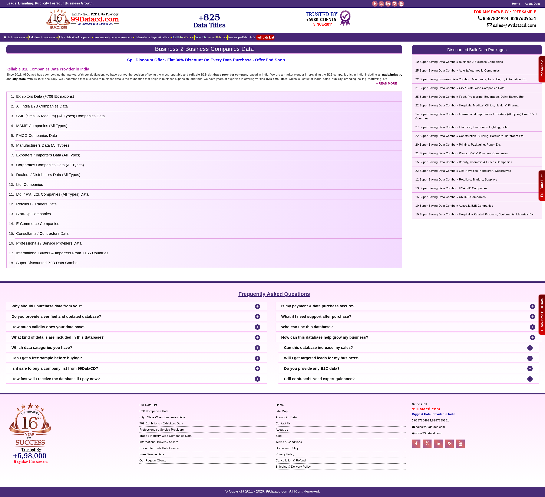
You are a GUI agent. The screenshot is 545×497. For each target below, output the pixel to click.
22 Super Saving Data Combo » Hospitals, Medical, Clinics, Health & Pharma (467, 105)
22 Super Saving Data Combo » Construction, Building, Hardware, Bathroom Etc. (469, 135)
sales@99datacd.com (514, 25)
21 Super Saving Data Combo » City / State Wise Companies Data (460, 88)
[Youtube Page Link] (460, 444)
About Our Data (286, 417)
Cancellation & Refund (291, 460)
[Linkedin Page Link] (438, 444)
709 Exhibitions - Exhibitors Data (161, 423)
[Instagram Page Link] (449, 444)
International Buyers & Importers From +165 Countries (62, 253)
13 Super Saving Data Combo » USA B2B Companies (451, 188)
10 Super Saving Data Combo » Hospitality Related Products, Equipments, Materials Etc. (475, 214)
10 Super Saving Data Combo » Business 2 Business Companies (459, 61)
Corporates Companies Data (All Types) (50, 165)
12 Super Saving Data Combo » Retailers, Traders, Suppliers (456, 179)
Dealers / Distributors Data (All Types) (48, 175)
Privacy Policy (285, 454)
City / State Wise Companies (75, 37)
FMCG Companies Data (36, 135)
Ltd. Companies (29, 184)
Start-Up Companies (33, 214)
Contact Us (283, 423)
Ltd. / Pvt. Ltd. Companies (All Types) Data (52, 194)
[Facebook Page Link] (416, 444)
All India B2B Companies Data (42, 106)
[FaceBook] (375, 4)
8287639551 (523, 18)
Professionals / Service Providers (161, 429)
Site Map (282, 411)
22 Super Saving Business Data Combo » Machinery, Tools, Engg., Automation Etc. (471, 79)
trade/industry (392, 74)
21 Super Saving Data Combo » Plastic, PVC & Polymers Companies (461, 153)
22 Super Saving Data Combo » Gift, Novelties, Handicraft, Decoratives (463, 170)
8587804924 (495, 18)
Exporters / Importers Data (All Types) (48, 155)
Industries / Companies (42, 37)
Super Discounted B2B (46, 263)
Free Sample (542, 69)
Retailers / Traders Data (36, 204)
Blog (279, 435)
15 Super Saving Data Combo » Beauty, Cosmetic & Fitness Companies (463, 162)
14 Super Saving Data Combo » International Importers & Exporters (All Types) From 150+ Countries (476, 116)
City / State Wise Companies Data (162, 417)
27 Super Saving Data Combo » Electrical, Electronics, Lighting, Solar (462, 127)
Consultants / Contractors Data (42, 233)
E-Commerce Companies (37, 224)
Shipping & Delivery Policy (293, 466)
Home (516, 3)
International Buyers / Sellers (158, 442)
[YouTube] (401, 4)
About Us (282, 429)
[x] (381, 4)
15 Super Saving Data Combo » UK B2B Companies (450, 197)
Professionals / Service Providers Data (49, 243)
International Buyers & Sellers (153, 37)
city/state (19, 78)
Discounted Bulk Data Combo (159, 448)
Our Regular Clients (152, 460)
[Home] (5, 37)
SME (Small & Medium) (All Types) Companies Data (60, 116)
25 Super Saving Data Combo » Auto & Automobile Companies (457, 70)
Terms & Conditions (289, 442)
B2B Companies (16, 37)
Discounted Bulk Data (542, 314)
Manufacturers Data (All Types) (42, 145)
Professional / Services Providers (113, 37)
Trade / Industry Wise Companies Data (165, 435)
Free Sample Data (237, 37)
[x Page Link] (427, 444)
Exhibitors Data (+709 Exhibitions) (45, 96)
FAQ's (252, 37)
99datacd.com (277, 491)
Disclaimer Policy (287, 448)
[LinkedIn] (388, 4)
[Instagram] (394, 4)
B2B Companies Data (153, 411)
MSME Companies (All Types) (41, 126)
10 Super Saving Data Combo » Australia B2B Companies (454, 205)
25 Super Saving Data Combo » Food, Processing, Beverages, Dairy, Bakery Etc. (469, 96)
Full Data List (542, 185)
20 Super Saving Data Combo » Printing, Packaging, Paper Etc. (458, 144)
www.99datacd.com (428, 433)
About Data (532, 3)
